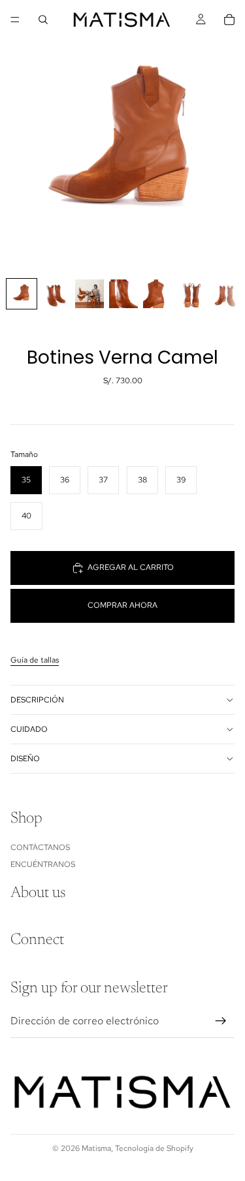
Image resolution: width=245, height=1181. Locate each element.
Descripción (37, 700)
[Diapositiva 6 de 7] (191, 293)
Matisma (96, 1148)
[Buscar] (43, 19)
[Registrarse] (221, 1021)
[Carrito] (229, 19)
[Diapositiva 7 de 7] (225, 293)
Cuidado (29, 729)
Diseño (25, 758)
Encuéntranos (42, 864)
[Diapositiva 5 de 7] (157, 293)
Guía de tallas (34, 660)
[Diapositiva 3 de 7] (89, 293)
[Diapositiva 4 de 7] (123, 293)
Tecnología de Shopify (154, 1148)
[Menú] (15, 20)
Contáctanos (40, 847)
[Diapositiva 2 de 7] (55, 293)
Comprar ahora (122, 605)
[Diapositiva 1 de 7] (21, 293)
